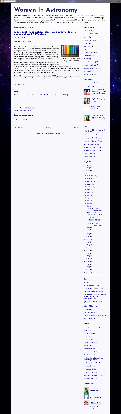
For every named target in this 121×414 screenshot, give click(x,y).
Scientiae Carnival (89, 366)
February (90, 203)
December (91, 176)
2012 (87, 261)
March (89, 201)
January (90, 206)
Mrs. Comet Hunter (90, 355)
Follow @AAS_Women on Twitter (94, 288)
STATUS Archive (89, 309)
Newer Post (19, 128)
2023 (87, 173)
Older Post (75, 128)
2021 (87, 237)
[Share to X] (30, 108)
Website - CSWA (89, 282)
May (89, 195)
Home (48, 128)
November (91, 179)
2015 (87, 253)
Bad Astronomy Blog (90, 342)
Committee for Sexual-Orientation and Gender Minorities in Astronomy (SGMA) (95, 296)
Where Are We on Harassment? (97, 107)
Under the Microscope (91, 372)
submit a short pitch (57, 20)
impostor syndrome (90, 68)
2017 (87, 248)
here (23, 85)
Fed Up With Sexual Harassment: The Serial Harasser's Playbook (98, 91)
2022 (87, 234)
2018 (87, 245)
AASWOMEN (88, 31)
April (89, 198)
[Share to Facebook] (32, 108)
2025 (87, 168)
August (89, 187)
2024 (87, 171)
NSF (29, 110)
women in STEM (89, 34)
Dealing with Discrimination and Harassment (94, 131)
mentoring (87, 59)
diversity (86, 46)
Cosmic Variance (89, 346)
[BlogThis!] (28, 108)
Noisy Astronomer (90, 318)
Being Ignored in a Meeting (93, 135)
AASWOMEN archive (90, 306)
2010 (87, 267)
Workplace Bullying (90, 153)
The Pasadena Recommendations (95, 315)
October (90, 181)
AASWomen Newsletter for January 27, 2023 (94, 209)
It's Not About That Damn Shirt (94, 83)
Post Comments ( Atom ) (52, 134)
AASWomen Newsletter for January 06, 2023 (94, 224)
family (86, 49)
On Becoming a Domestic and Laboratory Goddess (93, 359)
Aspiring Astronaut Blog (92, 327)
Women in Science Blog (91, 378)
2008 (87, 272)
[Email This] (26, 108)
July (88, 189)
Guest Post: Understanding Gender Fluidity (98, 100)
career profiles (89, 53)
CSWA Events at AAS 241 (93, 229)
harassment (88, 56)
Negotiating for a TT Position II (94, 150)
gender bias (88, 40)
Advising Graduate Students (93, 138)
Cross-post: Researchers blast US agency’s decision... (94, 219)
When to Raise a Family (91, 144)
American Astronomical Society (94, 292)
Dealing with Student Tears (93, 141)
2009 (87, 270)
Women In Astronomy (45, 10)
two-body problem (90, 71)
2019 (87, 242)
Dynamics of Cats (89, 349)
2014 (87, 256)
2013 (87, 259)
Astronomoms (88, 336)
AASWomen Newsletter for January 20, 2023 (94, 214)
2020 (87, 239)
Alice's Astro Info (89, 333)
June (89, 192)
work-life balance (89, 62)
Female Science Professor (92, 352)
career (86, 43)
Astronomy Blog (89, 339)
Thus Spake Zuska (90, 369)
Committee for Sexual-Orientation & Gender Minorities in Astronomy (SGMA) (42, 95)
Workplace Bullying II (91, 157)
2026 (87, 165)
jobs (85, 37)
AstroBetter (87, 330)
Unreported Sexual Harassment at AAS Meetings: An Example (98, 117)
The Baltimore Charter (91, 312)
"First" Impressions (90, 86)
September (91, 184)
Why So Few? (88, 74)
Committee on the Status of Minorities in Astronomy (93, 302)
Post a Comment (21, 119)
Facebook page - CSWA (91, 285)
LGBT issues (23, 110)
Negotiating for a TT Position (93, 147)
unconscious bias (89, 65)
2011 (87, 264)
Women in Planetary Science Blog (95, 375)
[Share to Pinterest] (34, 108)
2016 (87, 250)
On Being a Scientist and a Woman (95, 363)
